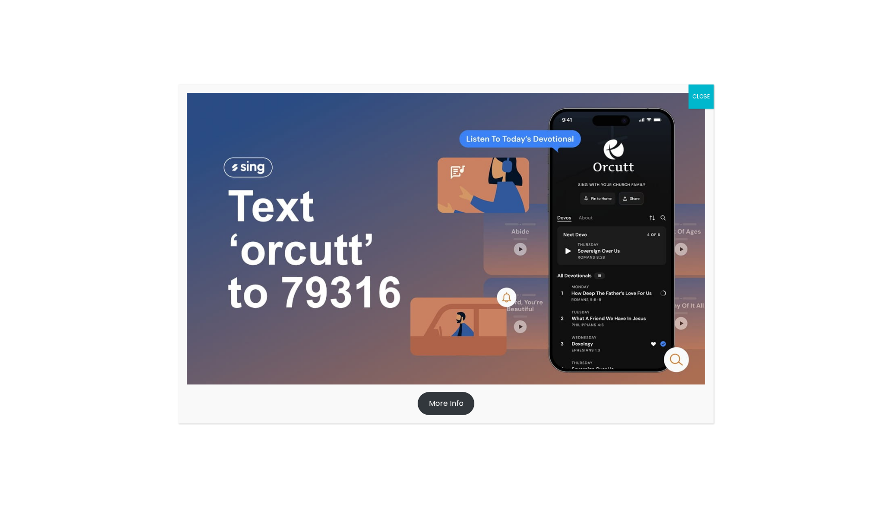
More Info (446, 403)
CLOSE (701, 96)
